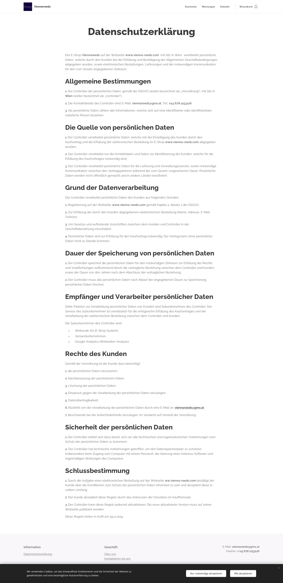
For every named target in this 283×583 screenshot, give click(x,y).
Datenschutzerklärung (38, 554)
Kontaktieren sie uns (117, 558)
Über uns (110, 554)
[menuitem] (191, 7)
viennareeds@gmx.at (189, 407)
